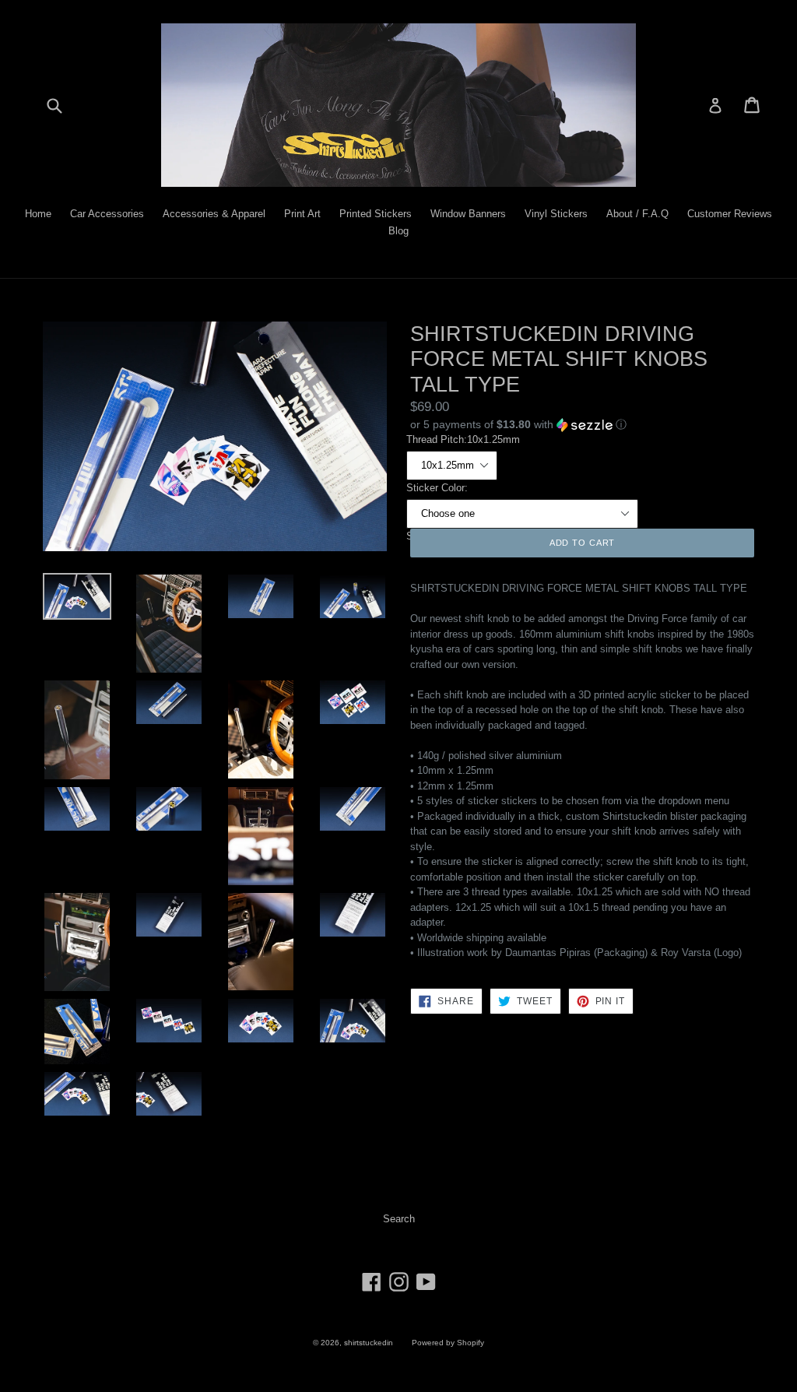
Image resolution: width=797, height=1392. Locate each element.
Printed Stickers (375, 214)
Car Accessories (107, 214)
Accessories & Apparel (214, 214)
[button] (582, 424)
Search (399, 1219)
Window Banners (468, 214)
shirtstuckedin (368, 1342)
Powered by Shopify (448, 1342)
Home (38, 214)
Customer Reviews (729, 214)
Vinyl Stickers (556, 214)
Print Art (302, 214)
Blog (398, 231)
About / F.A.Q (637, 214)
